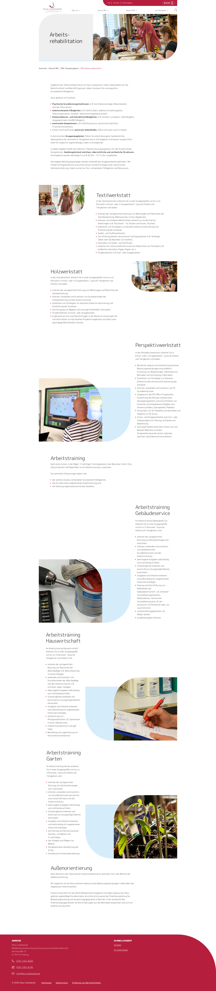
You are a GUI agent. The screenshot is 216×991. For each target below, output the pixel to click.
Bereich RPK (54, 68)
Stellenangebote (127, 3)
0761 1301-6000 (22, 961)
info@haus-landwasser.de (26, 973)
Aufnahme (116, 3)
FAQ (109, 3)
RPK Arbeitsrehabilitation (91, 68)
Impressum (46, 982)
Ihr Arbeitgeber (121, 950)
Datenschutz (62, 982)
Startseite (43, 68)
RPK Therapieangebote (70, 68)
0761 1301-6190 (22, 967)
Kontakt (117, 945)
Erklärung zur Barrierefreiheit (86, 982)
